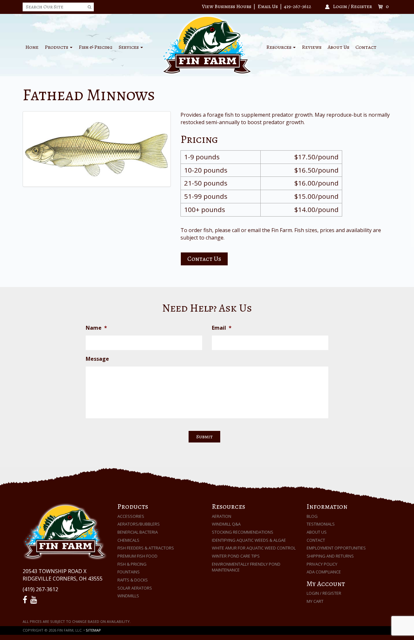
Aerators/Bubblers (138, 524)
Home (31, 47)
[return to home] (207, 44)
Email (222, 328)
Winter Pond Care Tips (236, 556)
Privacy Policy (322, 564)
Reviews (311, 47)
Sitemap (93, 630)
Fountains (128, 572)
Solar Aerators (134, 588)
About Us (338, 47)
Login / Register (324, 593)
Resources (279, 47)
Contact (365, 47)
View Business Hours (226, 6)
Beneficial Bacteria (137, 532)
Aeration (221, 516)
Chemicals (128, 540)
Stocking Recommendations (242, 532)
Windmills (128, 596)
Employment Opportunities (336, 548)
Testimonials (321, 524)
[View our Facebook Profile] (26, 600)
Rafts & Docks (132, 580)
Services (129, 47)
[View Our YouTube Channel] (34, 600)
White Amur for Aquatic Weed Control (254, 548)
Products (57, 47)
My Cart (315, 601)
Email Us (267, 6)
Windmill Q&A (226, 524)
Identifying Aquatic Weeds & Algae (249, 540)
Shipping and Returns (330, 556)
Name (96, 328)
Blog (312, 516)
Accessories (130, 516)
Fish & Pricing (96, 47)
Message (97, 359)
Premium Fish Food (137, 556)
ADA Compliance (324, 572)
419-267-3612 (297, 6)
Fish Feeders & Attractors (145, 548)
